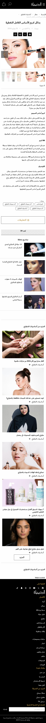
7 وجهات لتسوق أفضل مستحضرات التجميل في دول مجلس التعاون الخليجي (23, 510)
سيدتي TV (41, 701)
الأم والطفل (41, 627)
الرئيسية (43, 14)
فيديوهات (41, 660)
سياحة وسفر (40, 647)
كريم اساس (40, 204)
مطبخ (43, 618)
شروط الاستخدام (39, 681)
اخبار (43, 643)
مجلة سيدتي (41, 693)
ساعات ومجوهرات (38, 639)
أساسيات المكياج (26, 14)
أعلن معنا (42, 685)
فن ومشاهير (41, 622)
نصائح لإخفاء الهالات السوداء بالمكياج (31, 472)
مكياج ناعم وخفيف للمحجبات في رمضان (30, 435)
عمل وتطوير (41, 651)
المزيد (21, 557)
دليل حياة (41, 614)
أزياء (43, 601)
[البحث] (9, 4)
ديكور (43, 656)
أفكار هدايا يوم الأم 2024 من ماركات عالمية (29, 361)
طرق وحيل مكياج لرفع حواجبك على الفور (30, 549)
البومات (42, 664)
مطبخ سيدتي (40, 697)
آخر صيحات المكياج (26, 204)
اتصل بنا (42, 676)
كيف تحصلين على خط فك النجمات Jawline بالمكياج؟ (25, 398)
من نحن (42, 672)
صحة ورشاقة (40, 610)
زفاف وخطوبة (40, 631)
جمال (36, 14)
